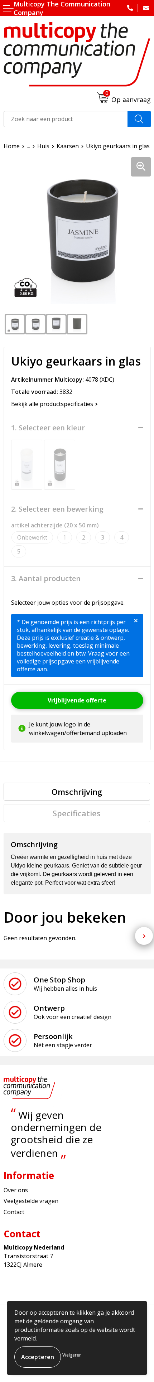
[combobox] (66, 119)
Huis (43, 146)
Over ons (16, 1190)
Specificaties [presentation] (77, 813)
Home (12, 146)
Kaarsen (68, 146)
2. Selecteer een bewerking (57, 509)
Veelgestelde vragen (31, 1201)
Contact (14, 1212)
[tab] (77, 792)
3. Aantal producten (46, 578)
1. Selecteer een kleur (48, 428)
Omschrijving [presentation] (77, 791)
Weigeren (72, 1355)
